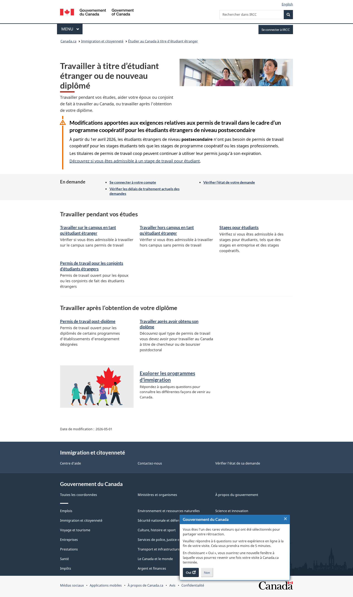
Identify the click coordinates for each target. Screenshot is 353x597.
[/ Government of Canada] (97, 13)
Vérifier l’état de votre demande (229, 182)
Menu (72, 29)
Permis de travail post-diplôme (87, 321)
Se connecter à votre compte (132, 182)
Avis (172, 585)
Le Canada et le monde (155, 559)
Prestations (69, 549)
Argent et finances (152, 568)
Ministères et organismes (157, 494)
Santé (64, 559)
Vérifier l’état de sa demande (237, 463)
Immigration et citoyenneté (102, 41)
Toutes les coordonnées (78, 494)
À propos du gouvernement (236, 494)
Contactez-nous (150, 463)
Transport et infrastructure (159, 549)
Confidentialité (192, 585)
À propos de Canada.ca (145, 585)
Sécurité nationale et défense (160, 520)
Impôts (65, 568)
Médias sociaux (72, 585)
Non (208, 573)
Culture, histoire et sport (157, 530)
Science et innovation (231, 511)
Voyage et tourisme (75, 530)
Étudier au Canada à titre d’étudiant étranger (163, 41)
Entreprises (69, 539)
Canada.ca (68, 41)
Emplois (66, 511)
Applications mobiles (106, 585)
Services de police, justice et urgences (167, 539)
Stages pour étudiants (239, 227)
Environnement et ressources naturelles (169, 511)
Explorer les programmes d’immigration (167, 376)
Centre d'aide (70, 463)
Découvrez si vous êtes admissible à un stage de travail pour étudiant (134, 161)
